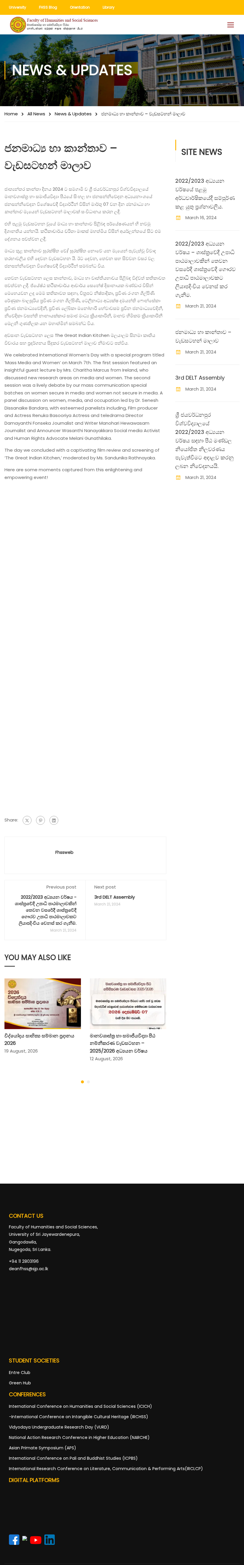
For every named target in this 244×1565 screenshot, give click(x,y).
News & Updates (73, 114)
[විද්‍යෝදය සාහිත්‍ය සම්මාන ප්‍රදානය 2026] (42, 1003)
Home (11, 114)
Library (109, 7)
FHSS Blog (48, 7)
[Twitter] (27, 820)
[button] (82, 1081)
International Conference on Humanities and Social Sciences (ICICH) (80, 1406)
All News (36, 114)
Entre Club (19, 1372)
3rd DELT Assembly (114, 897)
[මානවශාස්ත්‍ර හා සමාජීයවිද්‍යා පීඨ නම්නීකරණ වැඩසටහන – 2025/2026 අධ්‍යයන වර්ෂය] (128, 1003)
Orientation (80, 7)
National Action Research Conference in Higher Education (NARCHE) (79, 1437)
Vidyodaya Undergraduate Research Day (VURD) (59, 1427)
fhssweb (64, 852)
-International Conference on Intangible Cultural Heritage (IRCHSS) (78, 1417)
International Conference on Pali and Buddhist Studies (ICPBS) (73, 1458)
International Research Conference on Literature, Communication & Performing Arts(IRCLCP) (106, 1469)
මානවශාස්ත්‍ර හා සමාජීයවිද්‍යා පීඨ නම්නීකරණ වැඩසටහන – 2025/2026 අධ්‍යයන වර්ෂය (122, 1043)
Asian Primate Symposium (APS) (42, 1448)
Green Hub (20, 1383)
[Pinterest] (40, 820)
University (17, 7)
